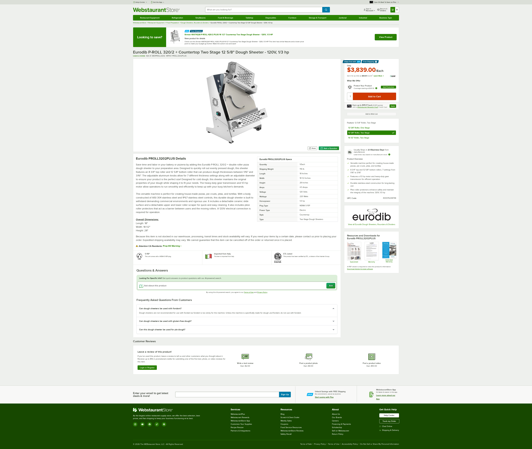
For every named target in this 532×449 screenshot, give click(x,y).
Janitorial (342, 18)
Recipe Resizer (237, 427)
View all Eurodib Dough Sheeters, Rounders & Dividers (371, 224)
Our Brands (337, 417)
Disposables (270, 18)
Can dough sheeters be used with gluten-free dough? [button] (165, 321)
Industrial (363, 18)
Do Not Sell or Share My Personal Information (379, 444)
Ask (331, 285)
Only (349, 65)
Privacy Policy (262, 292)
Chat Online (387, 426)
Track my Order (389, 421)
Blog (282, 414)
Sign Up (285, 394)
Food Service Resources (291, 427)
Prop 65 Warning (171, 246)
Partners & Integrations (240, 431)
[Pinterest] (164, 424)
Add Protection (388, 87)
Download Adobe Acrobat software (360, 269)
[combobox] (263, 9)
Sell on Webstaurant (340, 431)
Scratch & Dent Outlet (290, 417)
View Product (385, 37)
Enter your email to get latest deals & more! (150, 394)
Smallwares (200, 18)
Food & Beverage (225, 18)
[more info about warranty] (376, 88)
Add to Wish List (371, 114)
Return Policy (337, 434)
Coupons (284, 424)
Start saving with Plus (324, 397)
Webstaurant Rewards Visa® (367, 107)
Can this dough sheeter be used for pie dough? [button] (162, 329)
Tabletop (249, 18)
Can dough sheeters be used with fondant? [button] (160, 308)
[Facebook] (149, 424)
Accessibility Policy (350, 444)
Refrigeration (177, 18)
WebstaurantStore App (240, 421)
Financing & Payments (341, 424)
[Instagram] (135, 424)
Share (314, 148)
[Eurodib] (371, 214)
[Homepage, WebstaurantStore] (156, 10)
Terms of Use (249, 292)
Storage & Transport (317, 18)
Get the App (157, 2)
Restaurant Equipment (149, 18)
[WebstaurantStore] (167, 410)
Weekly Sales (286, 421)
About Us (336, 414)
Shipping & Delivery (390, 430)
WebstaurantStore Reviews (292, 431)
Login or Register (147, 367)
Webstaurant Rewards (240, 417)
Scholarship (337, 427)
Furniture (292, 18)
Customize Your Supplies (241, 424)
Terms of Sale (306, 444)
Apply (393, 106)
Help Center (140, 2)
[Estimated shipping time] (389, 154)
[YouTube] (142, 424)
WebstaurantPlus (238, 414)
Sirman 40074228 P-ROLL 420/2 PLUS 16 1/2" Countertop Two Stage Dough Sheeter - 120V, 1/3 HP (229, 34)
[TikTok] (157, 424)
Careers (335, 421)
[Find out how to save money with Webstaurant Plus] (187, 31)
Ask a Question (330, 148)
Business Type (385, 18)
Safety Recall (286, 434)
